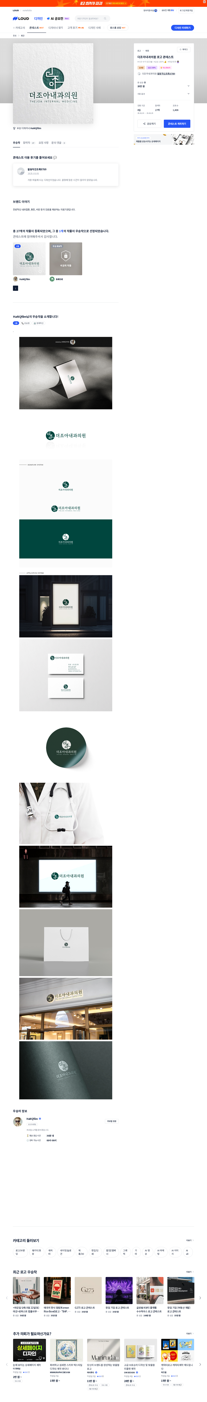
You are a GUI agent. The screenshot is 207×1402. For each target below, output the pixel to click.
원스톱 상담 (117, 27)
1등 (17, 246)
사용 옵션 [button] (141, 93)
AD (204, 1)
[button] (163, 84)
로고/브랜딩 (32, 1124)
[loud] (16, 10)
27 (33, 143)
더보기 (188, 1240)
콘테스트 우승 (93, 1385)
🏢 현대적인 (39, 323)
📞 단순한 (26, 323)
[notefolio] (27, 10)
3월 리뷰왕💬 (93, 1389)
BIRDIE (59, 279)
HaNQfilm (35, 128)
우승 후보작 (57, 246)
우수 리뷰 (18, 1381)
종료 (14, 35)
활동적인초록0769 (37, 169)
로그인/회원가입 (186, 10)
